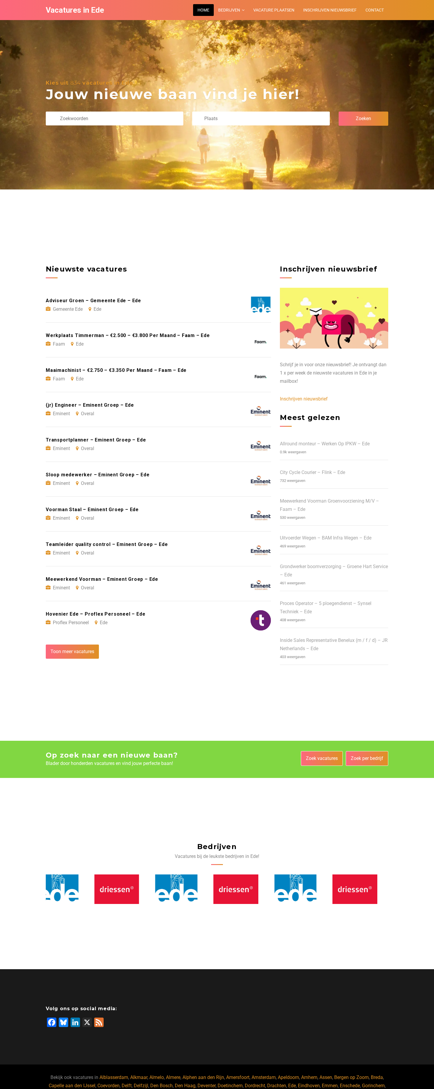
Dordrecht (255, 1085)
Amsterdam (264, 1077)
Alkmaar (138, 1077)
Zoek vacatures (322, 758)
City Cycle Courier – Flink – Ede (312, 472)
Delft (127, 1085)
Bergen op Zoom (351, 1077)
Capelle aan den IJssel (72, 1085)
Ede (292, 1085)
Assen (325, 1077)
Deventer (207, 1085)
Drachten (276, 1085)
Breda (377, 1077)
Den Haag (185, 1085)
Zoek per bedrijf (367, 758)
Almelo (156, 1077)
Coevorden (108, 1085)
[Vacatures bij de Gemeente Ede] (127, 889)
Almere (173, 1077)
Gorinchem (373, 1085)
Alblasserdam (113, 1077)
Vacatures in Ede (75, 10)
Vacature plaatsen (273, 10)
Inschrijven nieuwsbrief (330, 10)
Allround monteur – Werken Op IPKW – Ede (325, 444)
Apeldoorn (288, 1077)
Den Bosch (161, 1085)
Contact (375, 10)
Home (203, 10)
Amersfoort (237, 1077)
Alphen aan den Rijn (203, 1077)
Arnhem (309, 1077)
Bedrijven (229, 10)
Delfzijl (141, 1085)
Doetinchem (230, 1085)
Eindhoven (309, 1085)
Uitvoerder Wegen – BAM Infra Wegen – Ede (325, 538)
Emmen (330, 1085)
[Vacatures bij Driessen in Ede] (68, 889)
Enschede (350, 1085)
